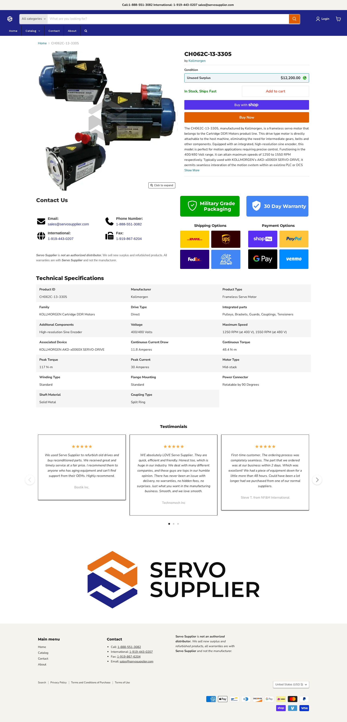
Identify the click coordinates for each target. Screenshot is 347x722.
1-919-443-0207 (60, 239)
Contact (43, 659)
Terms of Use (122, 682)
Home (42, 43)
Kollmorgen (197, 61)
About (42, 664)
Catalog (43, 653)
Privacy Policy (58, 682)
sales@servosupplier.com (68, 224)
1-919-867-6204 (129, 239)
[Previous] (30, 480)
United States (289, 684)
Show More (191, 170)
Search (42, 682)
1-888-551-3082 (129, 224)
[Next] (317, 480)
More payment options (246, 117)
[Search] (294, 19)
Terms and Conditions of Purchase (90, 682)
